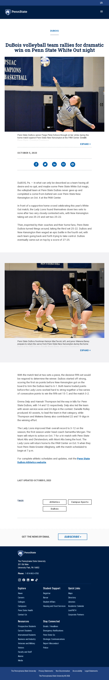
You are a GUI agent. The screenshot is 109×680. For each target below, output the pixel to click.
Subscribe (71, 536)
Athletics (55, 502)
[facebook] (36, 164)
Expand (84, 144)
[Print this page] (72, 164)
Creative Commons (39, 140)
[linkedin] (54, 164)
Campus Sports (80, 502)
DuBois (54, 31)
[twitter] (45, 164)
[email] (63, 164)
